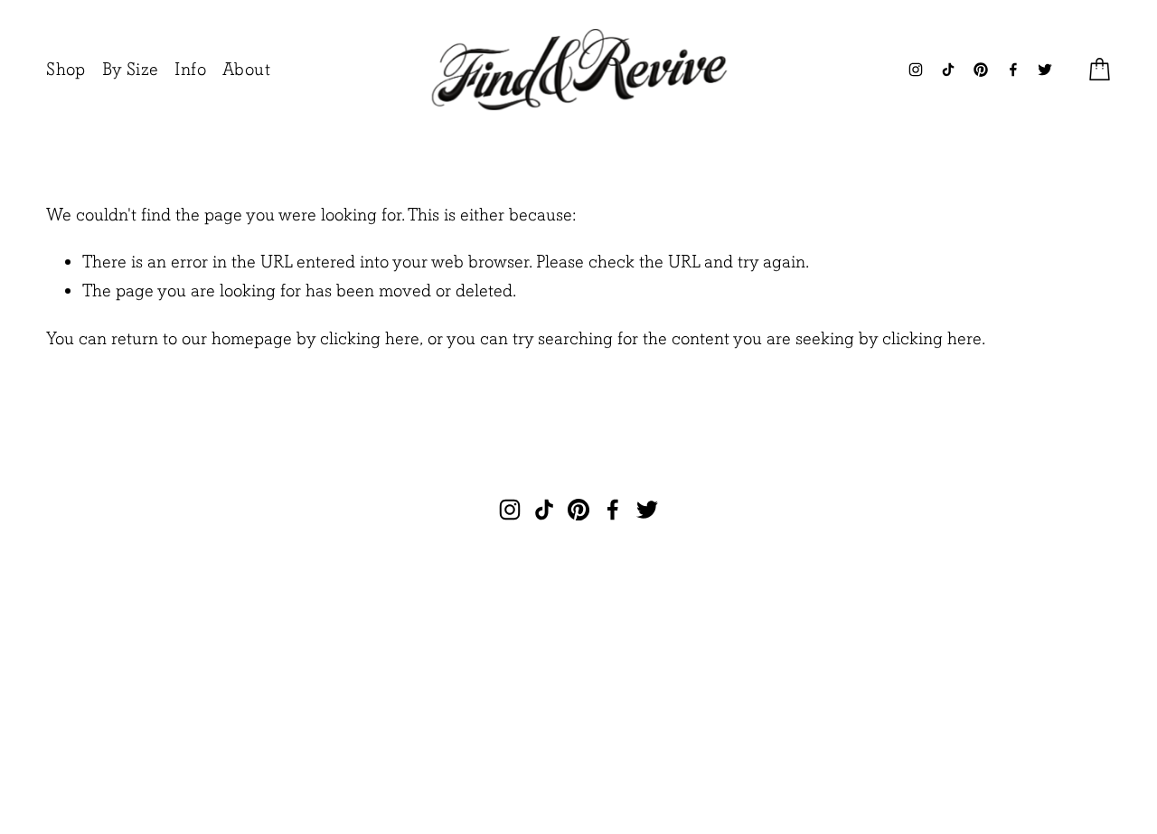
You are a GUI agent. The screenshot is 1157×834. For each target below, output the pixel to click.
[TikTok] (948, 69)
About (246, 69)
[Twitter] (1045, 69)
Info (190, 69)
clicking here (369, 338)
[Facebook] (1013, 69)
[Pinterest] (981, 69)
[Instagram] (916, 69)
